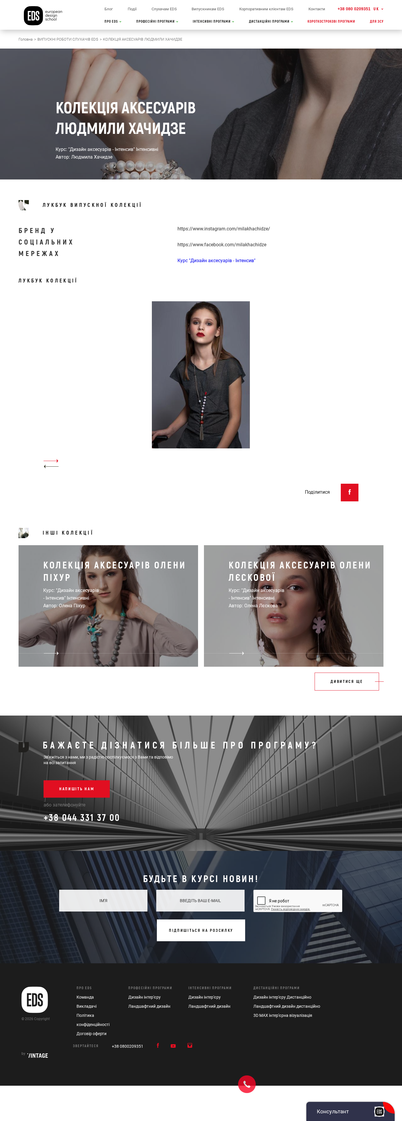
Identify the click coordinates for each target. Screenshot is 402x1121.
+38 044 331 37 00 (82, 818)
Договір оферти (92, 1033)
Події (132, 9)
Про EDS (84, 988)
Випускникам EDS (208, 9)
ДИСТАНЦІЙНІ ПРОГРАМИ (269, 21)
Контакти (316, 9)
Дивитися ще (346, 681)
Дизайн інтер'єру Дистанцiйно (282, 997)
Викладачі (87, 1006)
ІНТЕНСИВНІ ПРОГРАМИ (212, 21)
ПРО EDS (111, 21)
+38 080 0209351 (354, 8)
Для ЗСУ (376, 21)
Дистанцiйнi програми (276, 988)
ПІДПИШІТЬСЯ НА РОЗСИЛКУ (201, 930)
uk (376, 8)
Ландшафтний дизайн (149, 1006)
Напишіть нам (76, 788)
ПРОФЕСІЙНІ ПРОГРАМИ (156, 21)
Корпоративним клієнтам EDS (266, 9)
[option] (201, 385)
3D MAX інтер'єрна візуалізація (282, 1015)
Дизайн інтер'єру (144, 997)
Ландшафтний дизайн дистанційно (286, 1006)
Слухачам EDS (164, 9)
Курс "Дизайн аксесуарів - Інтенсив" (216, 260)
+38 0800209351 (127, 1046)
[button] (51, 466)
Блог (108, 9)
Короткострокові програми (331, 21)
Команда (85, 997)
